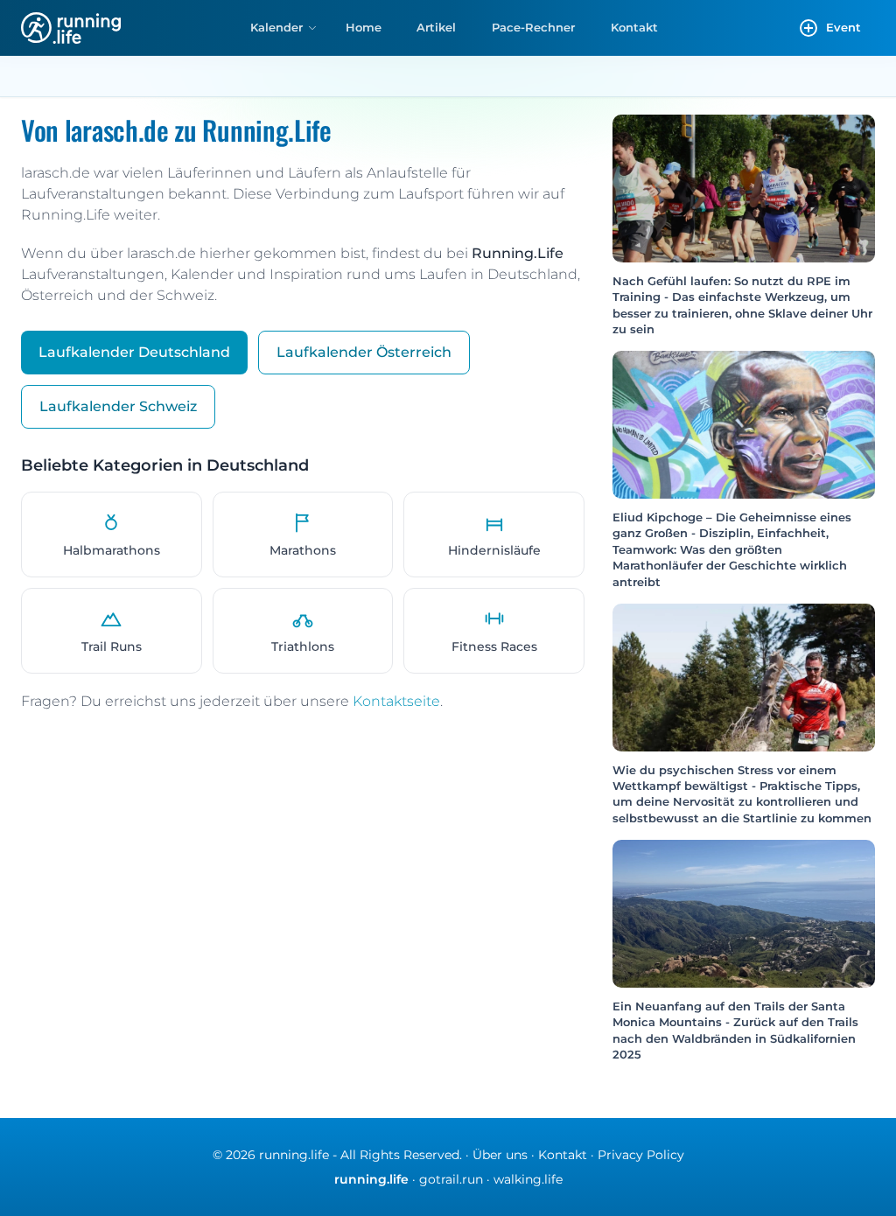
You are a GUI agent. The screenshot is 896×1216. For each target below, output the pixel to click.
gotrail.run (451, 1179)
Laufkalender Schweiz (118, 406)
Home (364, 27)
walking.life (528, 1179)
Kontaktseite (396, 701)
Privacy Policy (641, 1155)
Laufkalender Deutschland (134, 352)
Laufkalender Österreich (364, 352)
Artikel (436, 27)
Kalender (276, 27)
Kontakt (634, 27)
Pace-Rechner (533, 27)
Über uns (500, 1155)
